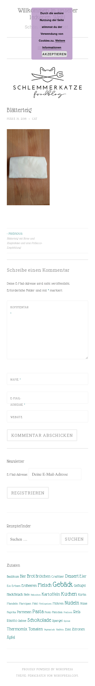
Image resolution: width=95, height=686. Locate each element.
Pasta (38, 611)
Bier (23, 576)
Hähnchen (36, 594)
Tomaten (35, 629)
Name (15, 379)
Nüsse (83, 603)
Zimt (68, 629)
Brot (31, 576)
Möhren (58, 603)
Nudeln (72, 603)
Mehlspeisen (45, 603)
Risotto (12, 621)
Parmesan (24, 612)
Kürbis (82, 594)
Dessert (72, 576)
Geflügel (80, 586)
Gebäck (63, 584)
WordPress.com (66, 675)
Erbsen (16, 586)
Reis (76, 611)
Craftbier (57, 576)
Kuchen (69, 594)
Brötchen (43, 576)
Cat (34, 118)
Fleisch (45, 585)
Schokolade (39, 620)
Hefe (27, 594)
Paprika (11, 612)
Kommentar (19, 310)
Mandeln (12, 603)
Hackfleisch (15, 594)
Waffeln (60, 629)
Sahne (22, 621)
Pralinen (68, 612)
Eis (9, 586)
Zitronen (78, 629)
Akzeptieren (54, 54)
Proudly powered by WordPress (47, 669)
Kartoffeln (51, 594)
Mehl (35, 603)
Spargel (57, 621)
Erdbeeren (29, 585)
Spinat (67, 621)
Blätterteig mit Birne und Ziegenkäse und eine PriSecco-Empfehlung (24, 240)
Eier (83, 576)
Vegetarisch (49, 629)
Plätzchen (57, 612)
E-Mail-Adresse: (18, 474)
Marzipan (25, 603)
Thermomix (17, 628)
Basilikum (13, 576)
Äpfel (11, 637)
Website (16, 417)
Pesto (48, 612)
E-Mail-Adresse (17, 401)
